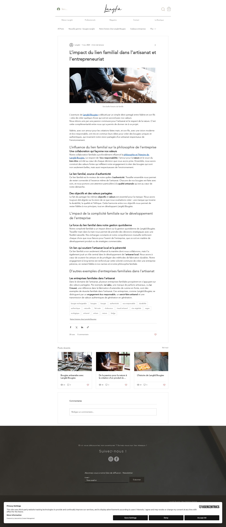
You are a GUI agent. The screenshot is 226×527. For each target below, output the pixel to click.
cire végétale (136, 308)
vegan (147, 308)
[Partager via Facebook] (70, 327)
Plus (151, 29)
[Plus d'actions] (155, 45)
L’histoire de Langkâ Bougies (150, 375)
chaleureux (109, 308)
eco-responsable (129, 303)
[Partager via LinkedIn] (82, 327)
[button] (169, 9)
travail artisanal (122, 308)
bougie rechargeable (79, 303)
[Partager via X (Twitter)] (76, 327)
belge (113, 313)
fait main (98, 308)
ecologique (75, 313)
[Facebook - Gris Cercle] (116, 459)
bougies (94, 303)
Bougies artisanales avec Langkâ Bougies (72, 376)
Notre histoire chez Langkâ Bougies (112, 29)
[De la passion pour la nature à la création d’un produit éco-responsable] (113, 361)
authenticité (114, 303)
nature (104, 313)
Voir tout (165, 348)
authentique (75, 308)
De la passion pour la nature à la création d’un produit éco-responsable (113, 376)
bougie (103, 303)
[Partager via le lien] (88, 327)
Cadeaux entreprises (138, 29)
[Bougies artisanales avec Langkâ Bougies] (75, 361)
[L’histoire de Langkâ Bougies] (151, 361)
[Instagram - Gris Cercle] (110, 459)
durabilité (142, 303)
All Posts (61, 29)
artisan (95, 313)
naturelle (87, 308)
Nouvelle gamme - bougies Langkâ (82, 29)
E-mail (86, 477)
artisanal (86, 313)
